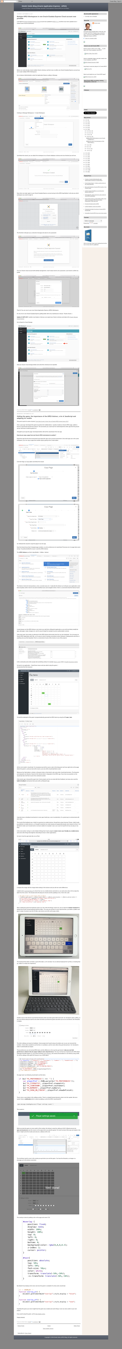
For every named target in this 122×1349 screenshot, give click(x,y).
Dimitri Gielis (97, 23)
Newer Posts (21, 1325)
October (88, 134)
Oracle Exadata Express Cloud (32, 21)
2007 (86, 169)
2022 (86, 120)
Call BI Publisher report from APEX (93, 206)
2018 (86, 127)
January (88, 150)
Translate (95, 223)
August (88, 144)
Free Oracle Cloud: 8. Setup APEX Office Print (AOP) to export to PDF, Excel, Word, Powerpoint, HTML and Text (95, 200)
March (88, 146)
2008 (86, 168)
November (89, 132)
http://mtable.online (40, 1314)
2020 (86, 123)
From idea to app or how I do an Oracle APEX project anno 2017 (52, 421)
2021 (86, 122)
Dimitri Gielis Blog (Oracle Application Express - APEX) (44, 6)
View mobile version (48, 1328)
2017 (86, 129)
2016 (86, 153)
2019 (86, 125)
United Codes (97, 33)
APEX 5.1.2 (56, 21)
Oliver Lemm (57, 662)
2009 (86, 166)
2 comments (35, 409)
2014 (86, 156)
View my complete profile (91, 38)
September (89, 136)
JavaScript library (28, 891)
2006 (86, 171)
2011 (86, 162)
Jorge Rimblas (47, 1053)
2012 (86, 160)
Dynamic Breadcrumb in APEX (92, 203)
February (88, 148)
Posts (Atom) (28, 1333)
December (89, 131)
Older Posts (77, 1325)
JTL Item (33, 1053)
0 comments (35, 1321)
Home (49, 1325)
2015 (86, 154)
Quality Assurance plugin (71, 662)
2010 (86, 164)
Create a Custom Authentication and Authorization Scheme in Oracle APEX (93, 180)
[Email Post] (39, 409)
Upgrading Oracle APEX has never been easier (96, 213)
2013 (86, 158)
